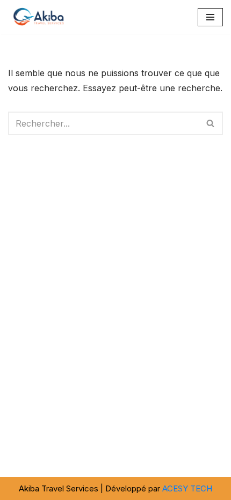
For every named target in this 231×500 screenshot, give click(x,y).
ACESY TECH (187, 488)
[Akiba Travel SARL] (40, 17)
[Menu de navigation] (210, 17)
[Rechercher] (211, 123)
